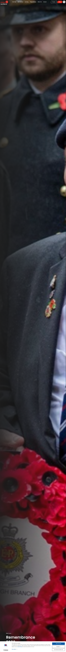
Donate (53, 1)
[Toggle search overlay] (64, 2)
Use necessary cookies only (58, 649)
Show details (14, 649)
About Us (40, 1)
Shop (60, 1)
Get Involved (20, 1)
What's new (8, 633)
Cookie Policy (19, 646)
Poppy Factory (33, 1)
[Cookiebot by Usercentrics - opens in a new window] (6, 650)
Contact (45, 1)
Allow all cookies (58, 643)
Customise (58, 646)
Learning (26, 1)
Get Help (14, 1)
